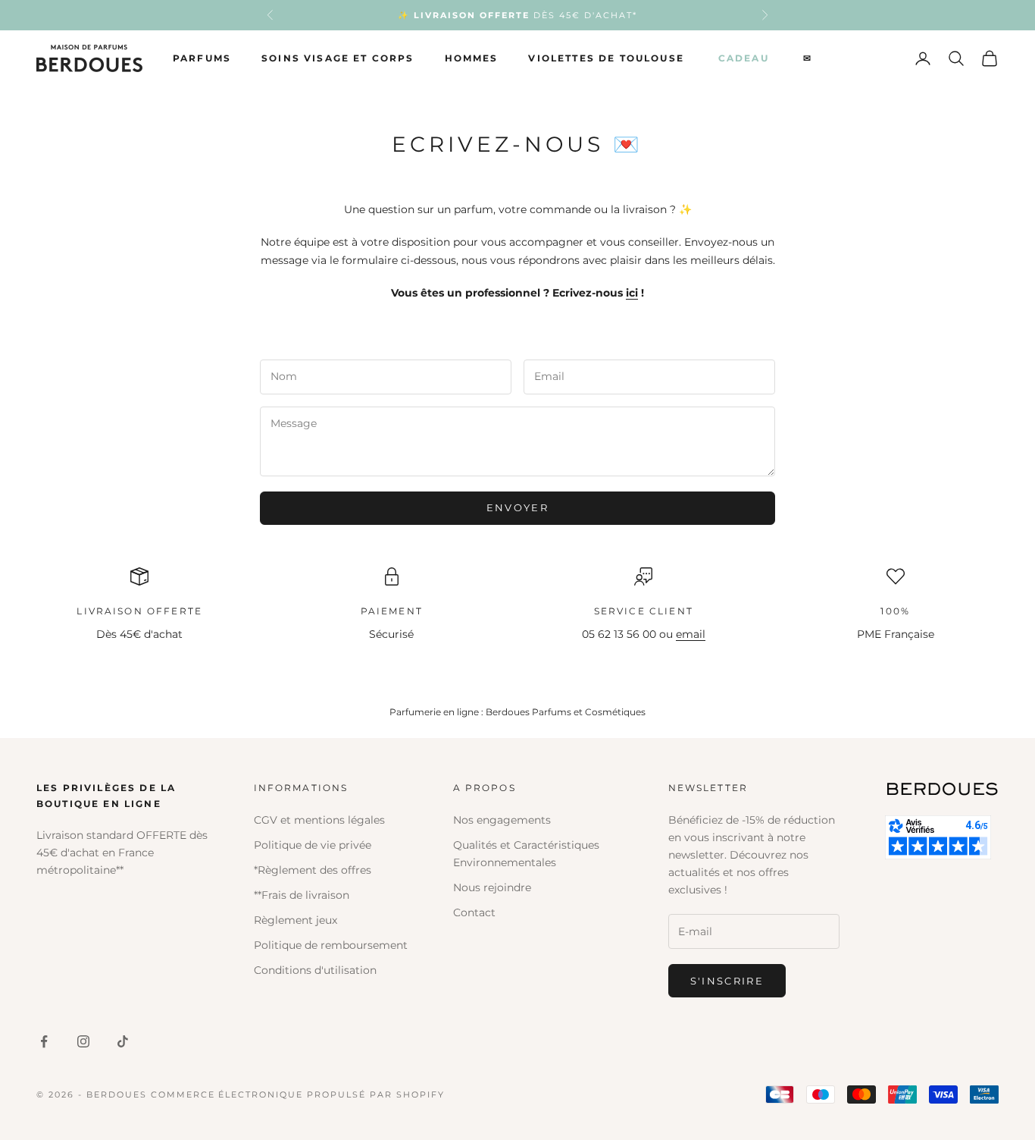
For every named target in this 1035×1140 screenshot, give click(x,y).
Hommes (472, 58)
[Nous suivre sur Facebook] (44, 1041)
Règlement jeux (295, 920)
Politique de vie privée (312, 845)
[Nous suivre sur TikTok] (122, 1041)
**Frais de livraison (301, 895)
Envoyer (517, 507)
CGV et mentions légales (319, 820)
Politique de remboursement (331, 945)
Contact (474, 912)
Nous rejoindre (492, 887)
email (690, 634)
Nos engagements (502, 820)
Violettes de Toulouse (605, 58)
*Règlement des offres (312, 870)
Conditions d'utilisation (315, 970)
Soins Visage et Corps (337, 58)
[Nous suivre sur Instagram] (83, 1041)
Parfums (202, 58)
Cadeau (743, 58)
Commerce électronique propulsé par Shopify (298, 1094)
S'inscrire (727, 981)
